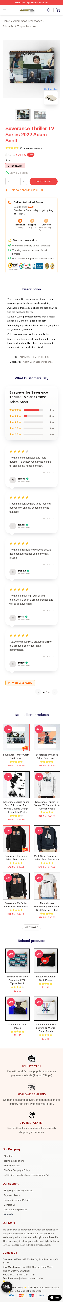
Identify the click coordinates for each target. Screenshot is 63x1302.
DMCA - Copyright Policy (17, 1170)
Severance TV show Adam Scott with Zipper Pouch (17, 980)
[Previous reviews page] (38, 692)
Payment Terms (12, 1195)
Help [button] (57, 1298)
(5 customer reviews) (31, 148)
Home (6, 21)
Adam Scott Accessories (27, 21)
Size (7, 160)
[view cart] (58, 10)
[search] (49, 10)
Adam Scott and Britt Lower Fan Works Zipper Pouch (45, 1028)
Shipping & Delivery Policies (18, 1190)
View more (31, 927)
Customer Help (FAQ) (15, 1209)
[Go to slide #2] (40, 115)
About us (8, 1156)
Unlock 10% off (6, 1287)
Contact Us (9, 1204)
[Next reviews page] (55, 692)
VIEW (16, 747)
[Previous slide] (7, 68)
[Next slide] (55, 68)
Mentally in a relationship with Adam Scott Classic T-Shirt (46, 906)
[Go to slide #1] (23, 115)
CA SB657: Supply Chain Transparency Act (26, 1175)
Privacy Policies (12, 1165)
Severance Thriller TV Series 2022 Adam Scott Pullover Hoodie (47, 805)
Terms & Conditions (14, 1160)
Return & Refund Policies (17, 1200)
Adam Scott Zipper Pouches (19, 26)
